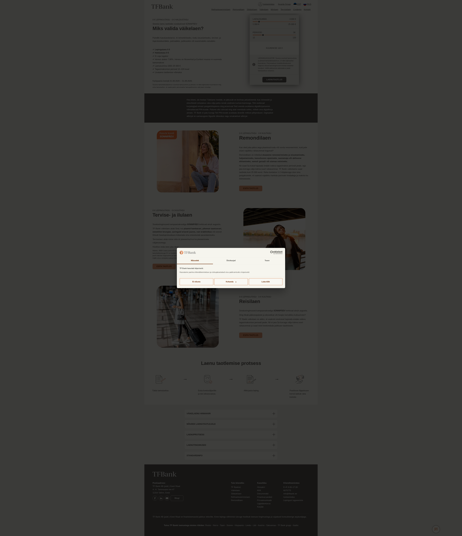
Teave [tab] (267, 260)
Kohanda (229, 282)
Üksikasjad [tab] (231, 260)
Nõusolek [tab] (195, 260)
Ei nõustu (196, 282)
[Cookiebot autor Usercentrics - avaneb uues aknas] (271, 252)
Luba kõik (266, 282)
